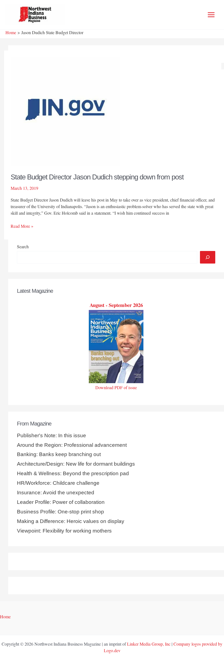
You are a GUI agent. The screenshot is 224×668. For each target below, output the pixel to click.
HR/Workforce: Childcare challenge (58, 483)
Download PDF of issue (116, 387)
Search (23, 246)
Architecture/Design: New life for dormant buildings (76, 464)
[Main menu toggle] (211, 14)
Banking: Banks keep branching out (59, 454)
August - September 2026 (116, 305)
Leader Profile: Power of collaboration (61, 502)
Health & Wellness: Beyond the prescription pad (73, 473)
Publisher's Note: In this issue (51, 435)
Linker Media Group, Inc (148, 644)
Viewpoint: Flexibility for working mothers (64, 531)
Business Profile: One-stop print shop (60, 512)
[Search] (207, 257)
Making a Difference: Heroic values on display (70, 521)
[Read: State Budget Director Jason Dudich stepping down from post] (65, 111)
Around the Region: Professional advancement (72, 445)
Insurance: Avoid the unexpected (55, 492)
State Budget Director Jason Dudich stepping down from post (97, 177)
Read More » (22, 226)
